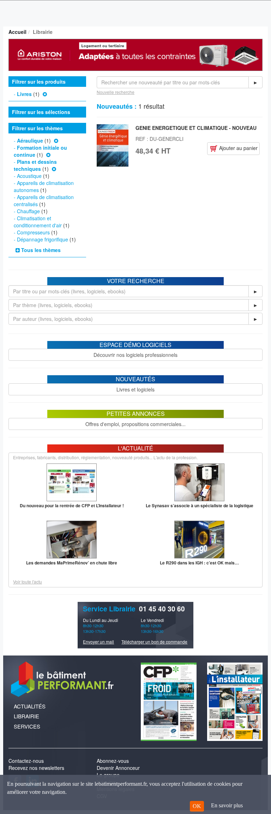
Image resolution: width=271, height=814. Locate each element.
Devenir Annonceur (118, 767)
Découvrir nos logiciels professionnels (135, 354)
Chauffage (28, 211)
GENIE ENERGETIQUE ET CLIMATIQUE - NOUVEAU (196, 127)
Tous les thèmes (40, 249)
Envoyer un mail (98, 642)
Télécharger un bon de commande (154, 642)
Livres (24, 93)
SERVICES (27, 726)
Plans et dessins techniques (35, 165)
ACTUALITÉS (30, 706)
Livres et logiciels (135, 389)
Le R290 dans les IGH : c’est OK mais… (199, 562)
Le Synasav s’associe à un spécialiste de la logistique (199, 505)
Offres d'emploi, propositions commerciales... (135, 423)
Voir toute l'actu (27, 582)
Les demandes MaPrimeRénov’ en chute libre (71, 562)
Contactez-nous (26, 760)
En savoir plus (227, 805)
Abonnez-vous (113, 760)
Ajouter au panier (238, 147)
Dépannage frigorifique (42, 239)
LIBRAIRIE (26, 716)
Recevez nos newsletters (36, 767)
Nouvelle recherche (115, 92)
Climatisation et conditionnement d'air (38, 222)
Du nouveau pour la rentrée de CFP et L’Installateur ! (72, 505)
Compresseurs (33, 232)
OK (197, 806)
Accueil (17, 31)
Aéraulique (30, 140)
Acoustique (29, 175)
